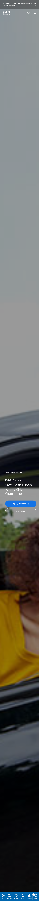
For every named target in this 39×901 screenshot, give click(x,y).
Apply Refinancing (21, 504)
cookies (12, 6)
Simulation (20, 511)
